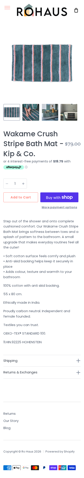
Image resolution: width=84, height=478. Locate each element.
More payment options (59, 207)
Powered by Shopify (60, 451)
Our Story (11, 421)
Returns (9, 413)
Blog (7, 428)
